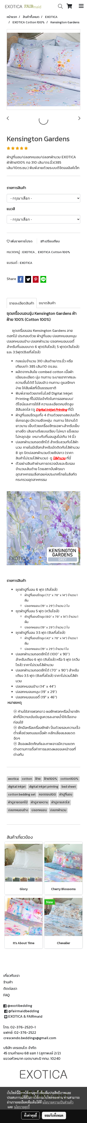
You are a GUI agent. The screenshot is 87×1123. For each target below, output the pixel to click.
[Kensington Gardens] (43, 69)
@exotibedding (19, 1005)
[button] (58, 6)
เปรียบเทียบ (52, 241)
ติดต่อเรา (10, 988)
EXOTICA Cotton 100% (54, 252)
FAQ (6, 995)
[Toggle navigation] (81, 6)
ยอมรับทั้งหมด (54, 1115)
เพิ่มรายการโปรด (21, 241)
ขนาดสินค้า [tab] (47, 303)
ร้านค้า (8, 982)
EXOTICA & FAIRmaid (25, 1016)
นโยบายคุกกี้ (22, 1107)
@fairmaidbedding (23, 1011)
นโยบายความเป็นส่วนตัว (57, 1102)
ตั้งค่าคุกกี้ (30, 1115)
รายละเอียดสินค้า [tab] (21, 303)
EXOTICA (28, 252)
